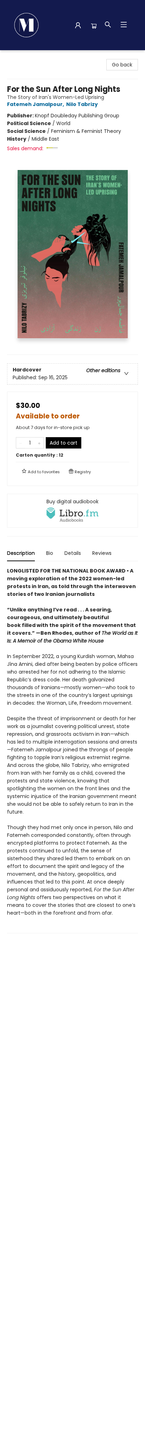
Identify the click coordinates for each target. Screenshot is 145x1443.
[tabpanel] (72, 750)
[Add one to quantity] (39, 443)
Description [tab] (21, 553)
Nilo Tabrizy (82, 104)
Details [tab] (72, 553)
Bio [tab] (49, 553)
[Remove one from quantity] (20, 443)
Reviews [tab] (102, 553)
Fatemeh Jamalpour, (36, 104)
